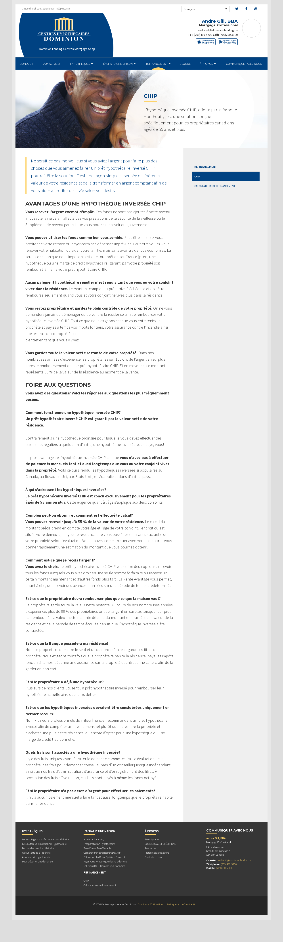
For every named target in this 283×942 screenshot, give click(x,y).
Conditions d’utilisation (150, 904)
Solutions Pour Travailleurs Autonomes (104, 866)
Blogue (185, 64)
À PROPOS (207, 64)
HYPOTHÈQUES (80, 64)
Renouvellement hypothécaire (38, 848)
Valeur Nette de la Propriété (36, 852)
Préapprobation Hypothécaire (99, 843)
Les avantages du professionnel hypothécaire (45, 839)
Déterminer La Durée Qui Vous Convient (104, 857)
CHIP (197, 176)
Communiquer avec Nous (244, 64)
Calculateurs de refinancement (214, 186)
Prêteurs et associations (157, 852)
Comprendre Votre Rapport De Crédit (102, 852)
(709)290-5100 (229, 35)
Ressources (150, 848)
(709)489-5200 (203, 35)
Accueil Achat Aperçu (94, 839)
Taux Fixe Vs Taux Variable (97, 848)
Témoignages (152, 839)
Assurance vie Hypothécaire (36, 857)
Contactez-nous (153, 857)
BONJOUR (26, 64)
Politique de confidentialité (181, 904)
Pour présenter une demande (37, 861)
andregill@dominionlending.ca (218, 30)
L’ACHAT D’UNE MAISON (118, 64)
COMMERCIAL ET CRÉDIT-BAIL (160, 843)
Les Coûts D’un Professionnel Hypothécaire (44, 843)
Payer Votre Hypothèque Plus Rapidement (105, 861)
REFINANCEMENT (157, 64)
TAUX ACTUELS (51, 64)
